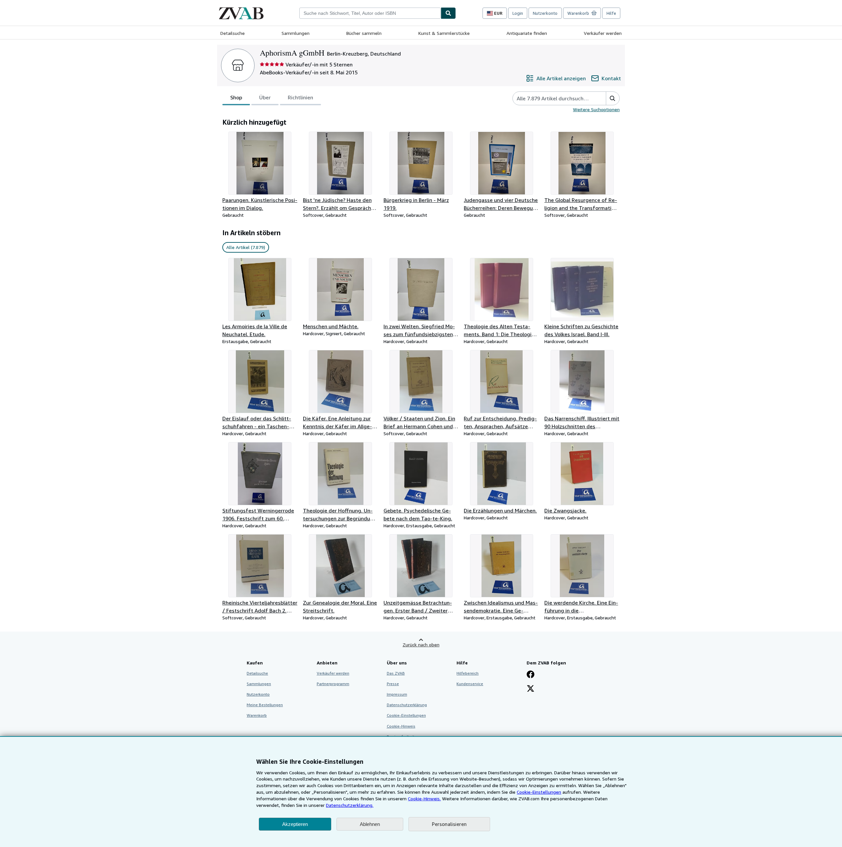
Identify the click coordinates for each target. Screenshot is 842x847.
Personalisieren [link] (449, 824)
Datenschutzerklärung (407, 704)
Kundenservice (470, 683)
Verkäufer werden (603, 33)
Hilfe (611, 13)
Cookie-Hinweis (401, 726)
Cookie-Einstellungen (539, 792)
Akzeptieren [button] (295, 824)
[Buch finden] (448, 13)
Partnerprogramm (333, 683)
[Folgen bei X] (530, 689)
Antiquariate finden (527, 33)
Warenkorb (257, 715)
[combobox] (370, 13)
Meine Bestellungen (265, 704)
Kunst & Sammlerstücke (444, 33)
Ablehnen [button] (370, 824)
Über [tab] (265, 97)
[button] (612, 98)
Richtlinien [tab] (300, 97)
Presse (393, 683)
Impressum (397, 694)
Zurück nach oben (421, 644)
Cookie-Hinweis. (424, 798)
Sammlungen (296, 33)
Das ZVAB (396, 673)
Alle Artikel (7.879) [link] (245, 247)
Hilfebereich (468, 673)
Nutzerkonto (545, 13)
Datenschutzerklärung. (349, 805)
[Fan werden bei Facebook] (530, 675)
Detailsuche (232, 33)
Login (517, 13)
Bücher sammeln (364, 33)
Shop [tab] (236, 97)
